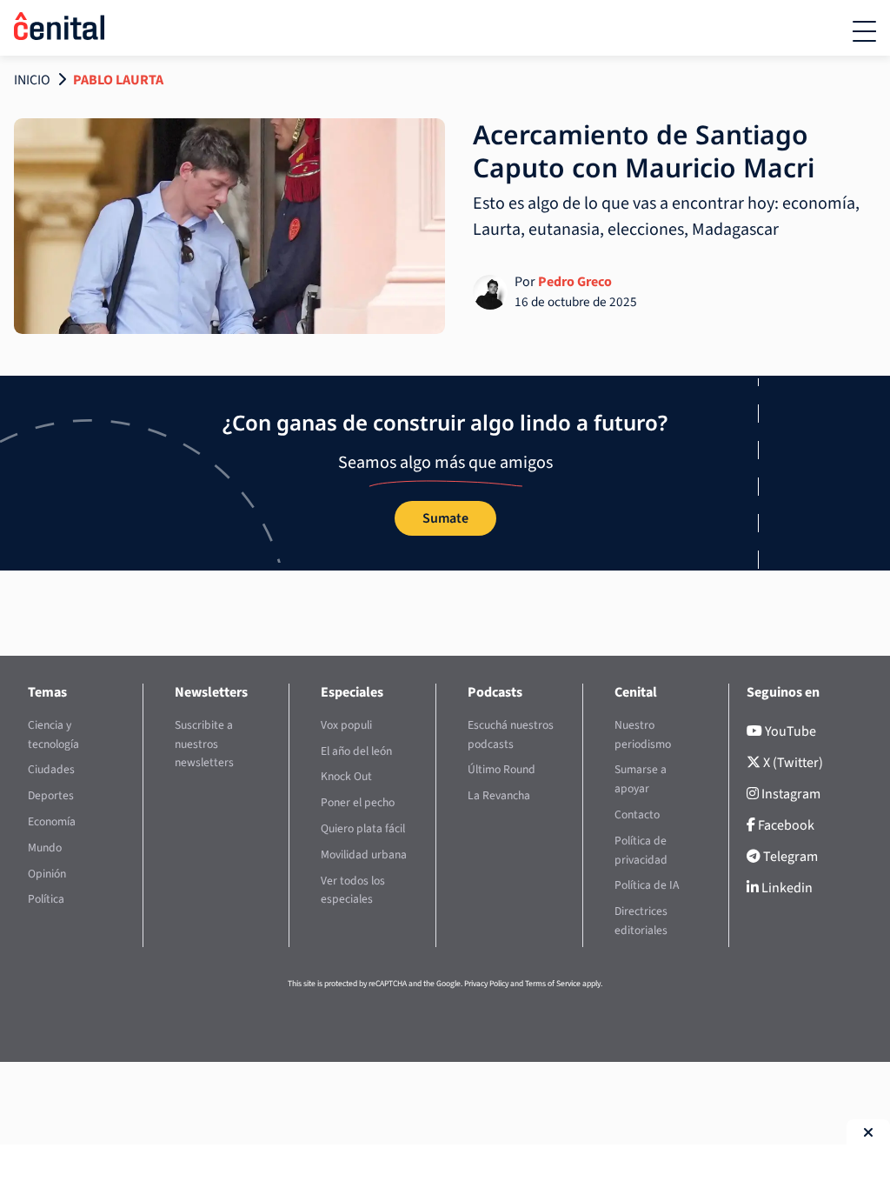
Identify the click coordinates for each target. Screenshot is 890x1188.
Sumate (445, 518)
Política (46, 899)
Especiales (352, 692)
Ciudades (51, 769)
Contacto (637, 814)
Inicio (32, 80)
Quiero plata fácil (363, 828)
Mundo (45, 847)
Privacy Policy (486, 984)
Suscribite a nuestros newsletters (204, 744)
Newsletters (211, 692)
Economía (52, 821)
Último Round (501, 769)
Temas (47, 692)
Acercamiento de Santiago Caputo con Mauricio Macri (643, 151)
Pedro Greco (575, 281)
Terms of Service (553, 984)
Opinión (47, 873)
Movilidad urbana (364, 854)
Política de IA (646, 885)
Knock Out (346, 776)
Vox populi (346, 725)
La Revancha (499, 795)
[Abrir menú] (864, 31)
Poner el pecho (358, 802)
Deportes (51, 795)
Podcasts (495, 692)
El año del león (356, 751)
